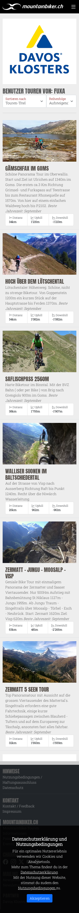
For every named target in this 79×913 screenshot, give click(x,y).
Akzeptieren (40, 898)
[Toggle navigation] (73, 7)
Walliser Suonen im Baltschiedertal (26, 474)
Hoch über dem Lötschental (34, 281)
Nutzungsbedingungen (37, 888)
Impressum (12, 811)
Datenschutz (13, 787)
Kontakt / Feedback (19, 806)
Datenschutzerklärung (39, 872)
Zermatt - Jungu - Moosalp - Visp (35, 573)
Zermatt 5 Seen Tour (27, 689)
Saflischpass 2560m (27, 379)
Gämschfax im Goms (27, 168)
